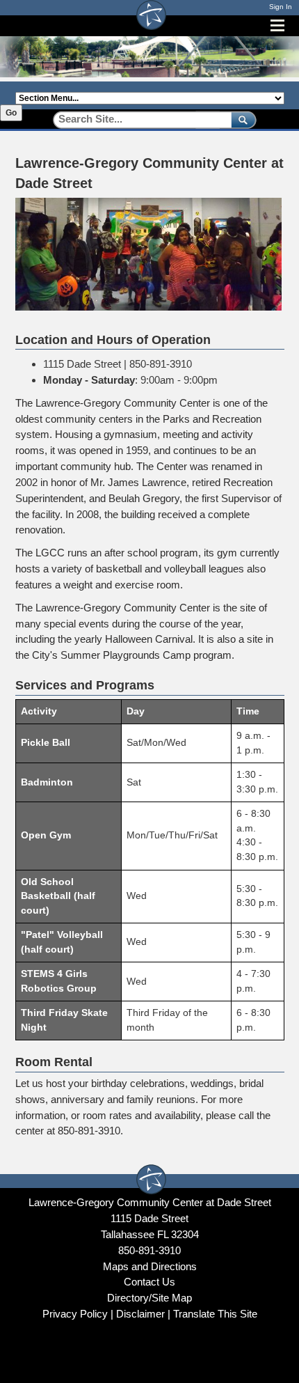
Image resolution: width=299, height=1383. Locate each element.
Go (11, 113)
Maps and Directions (150, 1266)
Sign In (280, 6)
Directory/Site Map (149, 1298)
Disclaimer (140, 1314)
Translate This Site (215, 1314)
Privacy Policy (75, 1314)
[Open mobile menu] (277, 25)
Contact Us (149, 1282)
